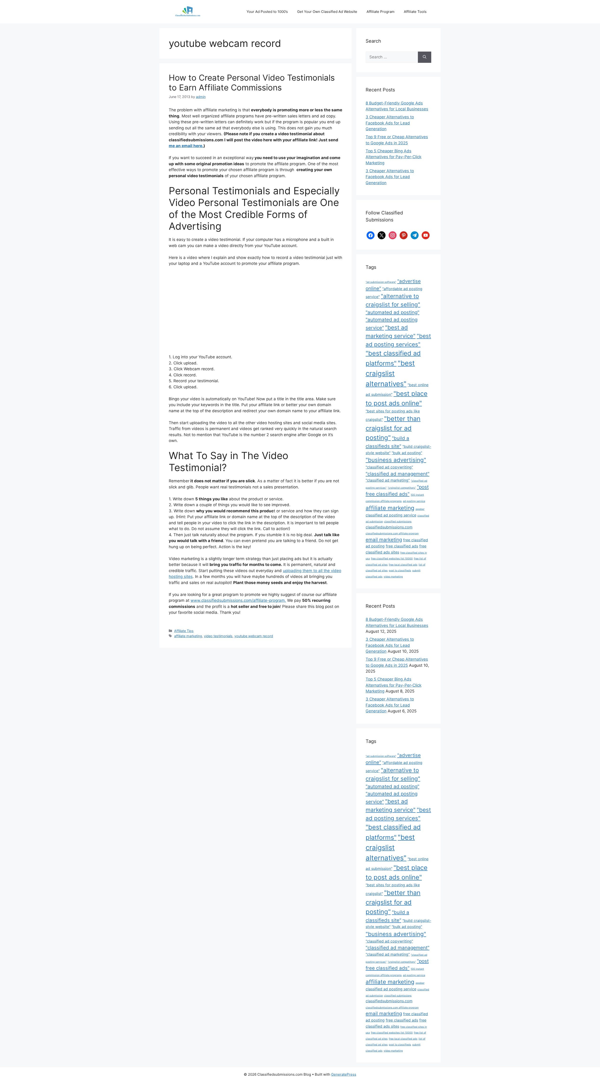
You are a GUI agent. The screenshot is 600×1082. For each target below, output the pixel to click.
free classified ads (402, 546)
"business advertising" (396, 460)
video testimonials (218, 636)
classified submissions (398, 521)
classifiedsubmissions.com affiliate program (392, 533)
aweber (420, 509)
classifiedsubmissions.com (389, 527)
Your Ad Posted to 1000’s (267, 11)
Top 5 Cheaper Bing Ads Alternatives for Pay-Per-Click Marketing (393, 157)
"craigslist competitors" (402, 487)
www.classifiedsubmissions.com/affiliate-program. (238, 600)
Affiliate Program (380, 11)
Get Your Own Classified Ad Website (327, 11)
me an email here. (186, 145)
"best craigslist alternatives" (390, 373)
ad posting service (414, 501)
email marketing (384, 540)
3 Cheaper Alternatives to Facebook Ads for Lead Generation (390, 123)
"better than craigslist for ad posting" (393, 428)
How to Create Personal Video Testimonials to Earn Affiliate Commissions (252, 82)
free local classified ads (403, 564)
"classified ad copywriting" (389, 467)
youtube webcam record (253, 636)
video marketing (393, 576)
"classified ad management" (397, 474)
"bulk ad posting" (407, 452)
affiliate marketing (188, 636)
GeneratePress (343, 1074)
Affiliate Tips (184, 631)
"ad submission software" (381, 282)
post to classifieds (400, 570)
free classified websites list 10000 (392, 558)
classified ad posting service (391, 515)
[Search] (424, 57)
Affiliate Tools (415, 11)
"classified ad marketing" (388, 480)
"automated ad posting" (392, 312)
